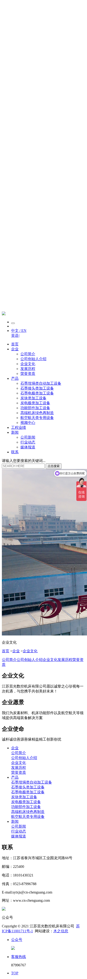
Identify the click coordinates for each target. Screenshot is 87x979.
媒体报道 (27, 447)
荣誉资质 (27, 374)
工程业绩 (18, 427)
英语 (15, 335)
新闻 (15, 432)
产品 (15, 378)
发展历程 (27, 369)
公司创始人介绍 (33, 359)
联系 (15, 452)
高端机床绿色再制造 (37, 413)
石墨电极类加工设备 (37, 393)
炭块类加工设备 (33, 398)
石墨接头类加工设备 (37, 388)
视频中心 (27, 423)
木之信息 (60, 931)
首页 (15, 344)
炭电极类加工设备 (35, 403)
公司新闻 (27, 437)
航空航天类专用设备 (37, 418)
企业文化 (27, 364)
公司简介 (27, 354)
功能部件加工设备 (35, 408)
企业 (15, 349)
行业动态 (27, 442)
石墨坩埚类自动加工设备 (40, 383)
